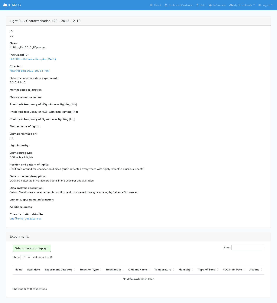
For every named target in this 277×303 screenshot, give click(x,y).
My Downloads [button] (243, 5)
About (157, 5)
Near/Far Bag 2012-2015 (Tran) (29, 71)
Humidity (185, 269)
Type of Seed (206, 269)
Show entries (27, 257)
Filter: (227, 247)
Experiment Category (59, 269)
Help (202, 5)
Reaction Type (89, 269)
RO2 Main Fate (232, 269)
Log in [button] (265, 5)
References (219, 5)
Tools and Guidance (180, 5)
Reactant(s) (113, 269)
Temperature (162, 269)
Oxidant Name (137, 269)
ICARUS (14, 5)
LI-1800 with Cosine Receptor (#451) (33, 59)
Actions (254, 269)
